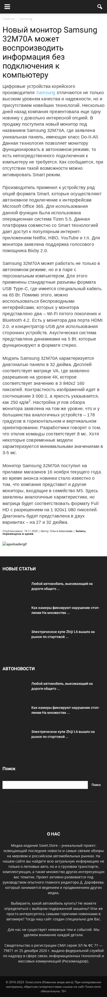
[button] (100, 7)
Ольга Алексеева (61, 531)
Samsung (45, 92)
